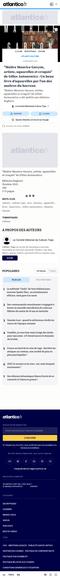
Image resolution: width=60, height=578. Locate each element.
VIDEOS (6, 520)
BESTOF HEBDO (10, 531)
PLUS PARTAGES (43, 280)
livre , (5, 206)
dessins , (39, 202)
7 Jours (52, 271)
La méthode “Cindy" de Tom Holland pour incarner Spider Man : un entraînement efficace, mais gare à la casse (28, 292)
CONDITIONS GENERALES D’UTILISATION (21, 567)
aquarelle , (50, 202)
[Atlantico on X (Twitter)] (18, 461)
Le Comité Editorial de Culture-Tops (30, 106)
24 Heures (41, 271)
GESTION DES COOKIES (13, 551)
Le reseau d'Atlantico (13, 486)
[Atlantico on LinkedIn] (34, 461)
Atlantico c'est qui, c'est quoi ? (17, 484)
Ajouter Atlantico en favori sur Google (32, 120)
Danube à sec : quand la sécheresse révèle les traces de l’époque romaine (30, 322)
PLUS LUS (16, 280)
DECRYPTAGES (9, 503)
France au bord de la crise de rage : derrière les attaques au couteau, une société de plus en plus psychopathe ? (31, 351)
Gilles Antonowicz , (33, 206)
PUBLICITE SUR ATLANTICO (40, 545)
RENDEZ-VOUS (9, 515)
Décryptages (30, 51)
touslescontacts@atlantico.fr (30, 469)
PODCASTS (8, 526)
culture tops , (19, 202)
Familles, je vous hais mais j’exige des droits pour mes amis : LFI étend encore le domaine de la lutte (30, 336)
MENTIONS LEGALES (18, 545)
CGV (5, 545)
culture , (7, 202)
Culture (41, 51)
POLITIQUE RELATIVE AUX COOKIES (18, 562)
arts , (30, 202)
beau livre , (15, 206)
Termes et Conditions (29, 447)
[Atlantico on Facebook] (26, 461)
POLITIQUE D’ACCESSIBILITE (15, 556)
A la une (18, 51)
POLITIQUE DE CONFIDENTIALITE (39, 551)
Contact (34, 486)
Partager (18, 114)
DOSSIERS (7, 509)
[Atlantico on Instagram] (42, 461)
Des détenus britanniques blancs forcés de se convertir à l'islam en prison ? (30, 378)
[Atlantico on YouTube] (50, 461)
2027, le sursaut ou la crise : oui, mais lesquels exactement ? (31, 366)
